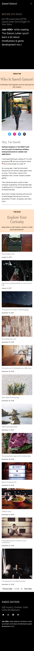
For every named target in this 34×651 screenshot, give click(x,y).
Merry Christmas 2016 (9, 482)
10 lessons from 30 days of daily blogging (15, 310)
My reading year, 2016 (9, 339)
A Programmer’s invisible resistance (14, 581)
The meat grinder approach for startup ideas (16, 456)
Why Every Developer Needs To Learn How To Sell (17, 284)
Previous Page (7, 588)
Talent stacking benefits (9, 427)
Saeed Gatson (9, 3)
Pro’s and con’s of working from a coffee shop (17, 368)
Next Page (28, 588)
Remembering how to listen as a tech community (14, 541)
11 (21, 588)
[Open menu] (31, 4)
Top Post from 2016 (8, 254)
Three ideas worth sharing (10, 397)
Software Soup (6, 511)
